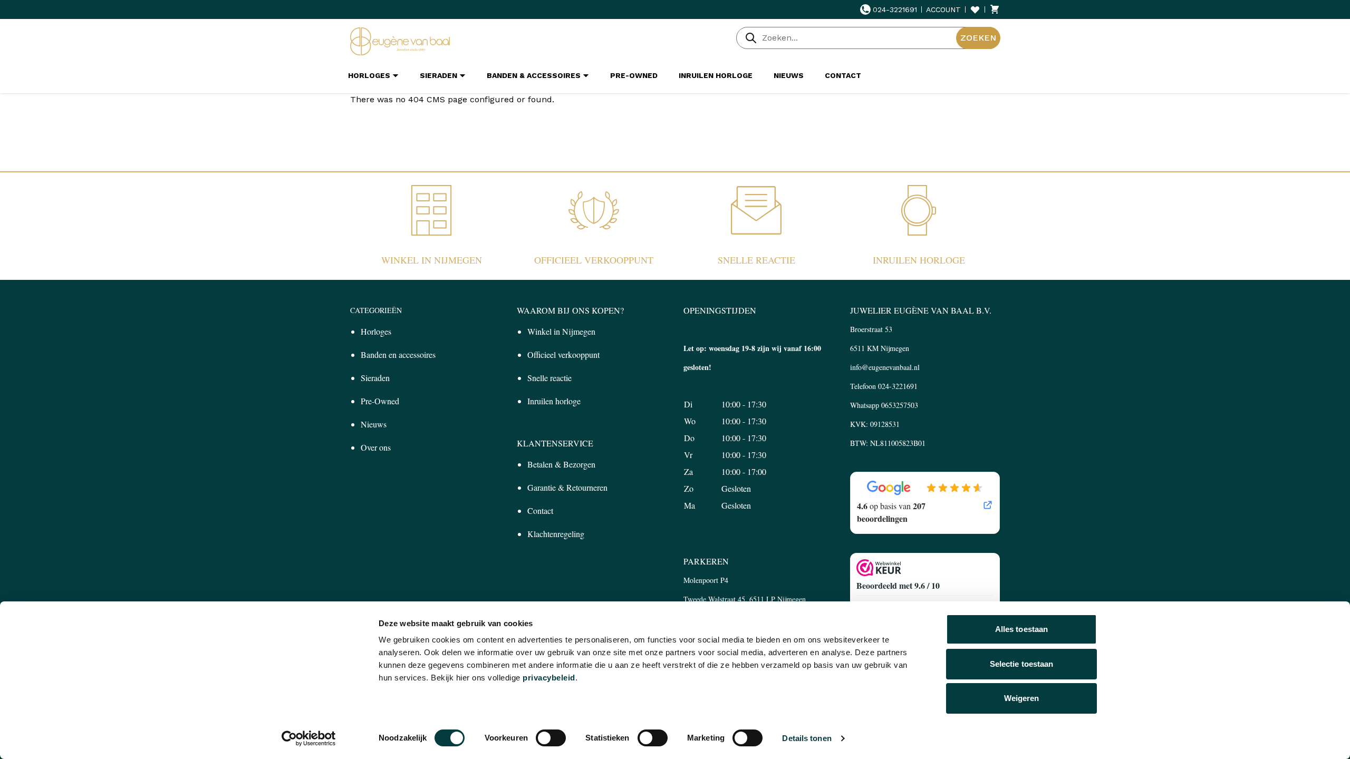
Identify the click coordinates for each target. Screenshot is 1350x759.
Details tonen (806, 738)
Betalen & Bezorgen (561, 464)
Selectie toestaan (1022, 663)
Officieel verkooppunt (593, 260)
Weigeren (1021, 698)
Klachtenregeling (555, 533)
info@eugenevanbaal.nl (885, 367)
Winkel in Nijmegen (431, 260)
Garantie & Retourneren (567, 487)
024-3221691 (895, 9)
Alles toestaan (1021, 629)
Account (943, 9)
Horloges (376, 331)
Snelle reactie (756, 260)
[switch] (551, 737)
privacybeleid (549, 677)
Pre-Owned (380, 400)
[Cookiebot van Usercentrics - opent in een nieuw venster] (309, 738)
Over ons (376, 447)
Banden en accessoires (398, 354)
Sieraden (375, 377)
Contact (540, 510)
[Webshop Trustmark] (925, 567)
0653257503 (899, 405)
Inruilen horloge (919, 260)
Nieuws (374, 424)
